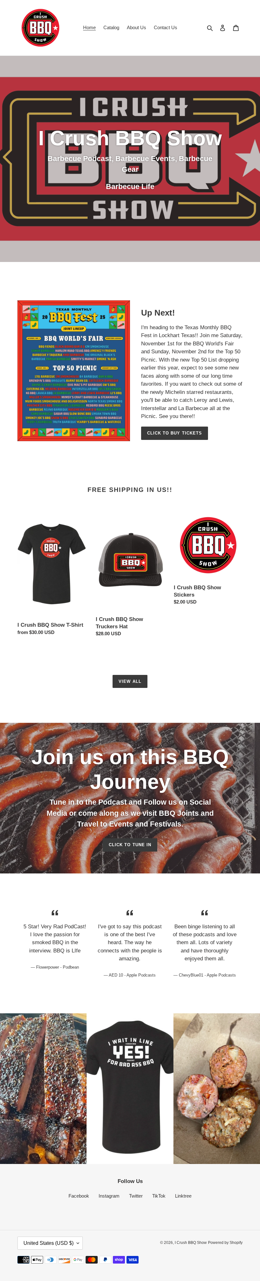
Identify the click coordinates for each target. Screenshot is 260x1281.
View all (130, 681)
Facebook (78, 1196)
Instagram (109, 1196)
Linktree (183, 1196)
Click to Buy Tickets (174, 433)
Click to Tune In (130, 844)
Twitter (136, 1196)
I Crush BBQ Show (191, 1242)
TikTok (159, 1196)
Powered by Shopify (225, 1242)
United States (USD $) (48, 1243)
